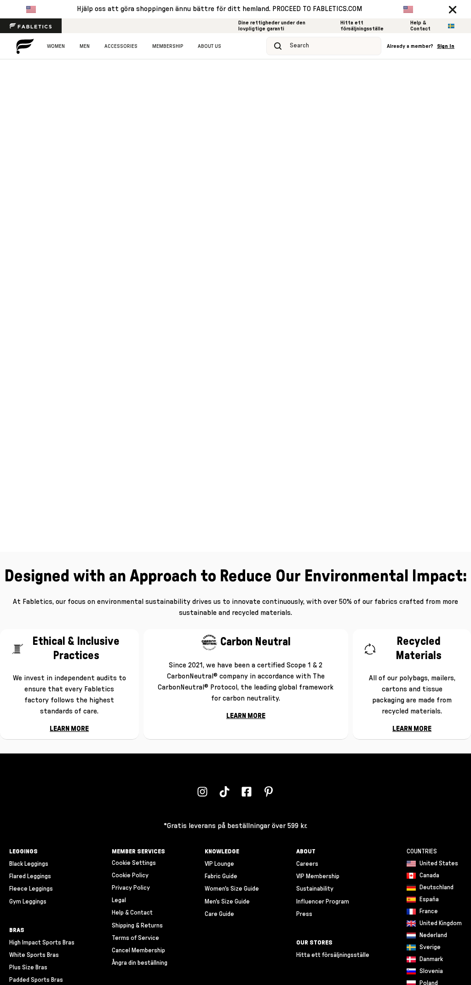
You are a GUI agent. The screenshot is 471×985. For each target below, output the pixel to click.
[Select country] (451, 26)
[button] (452, 9)
